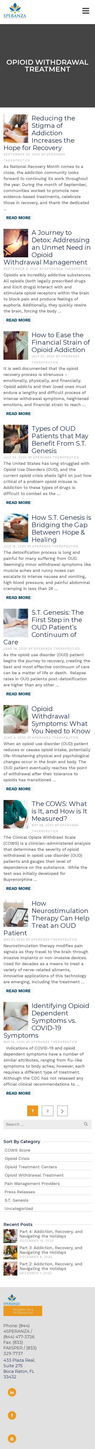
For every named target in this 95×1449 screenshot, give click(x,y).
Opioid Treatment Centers (31, 1166)
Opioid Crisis (17, 1158)
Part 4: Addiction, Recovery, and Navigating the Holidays (51, 1233)
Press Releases (20, 1191)
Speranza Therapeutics (68, 269)
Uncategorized (19, 1208)
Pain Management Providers (32, 1183)
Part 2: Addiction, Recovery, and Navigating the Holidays (51, 1266)
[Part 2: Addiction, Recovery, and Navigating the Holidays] (10, 1269)
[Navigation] (86, 10)
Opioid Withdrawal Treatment (34, 1175)
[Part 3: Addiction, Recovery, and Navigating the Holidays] (10, 1252)
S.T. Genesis (16, 1200)
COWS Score (17, 1150)
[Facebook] (12, 1415)
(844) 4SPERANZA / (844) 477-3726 (19, 1331)
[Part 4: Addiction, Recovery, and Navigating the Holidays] (10, 1236)
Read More (18, 217)
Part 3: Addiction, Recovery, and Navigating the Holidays (51, 1250)
